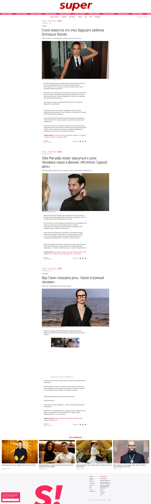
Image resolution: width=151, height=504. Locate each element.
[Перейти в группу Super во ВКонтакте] (140, 17)
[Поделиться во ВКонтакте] (80, 141)
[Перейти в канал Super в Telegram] (142, 17)
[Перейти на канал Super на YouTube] (102, 500)
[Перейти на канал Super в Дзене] (147, 17)
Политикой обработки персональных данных (10, 495)
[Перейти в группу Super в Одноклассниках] (144, 17)
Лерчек (44, 26)
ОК (10, 499)
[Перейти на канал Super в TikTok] (104, 500)
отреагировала (55, 131)
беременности (55, 126)
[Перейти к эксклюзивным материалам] (75, 14)
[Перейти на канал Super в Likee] (106, 500)
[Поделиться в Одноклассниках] (85, 141)
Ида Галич (45, 273)
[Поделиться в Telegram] (83, 141)
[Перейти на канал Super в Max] (137, 17)
